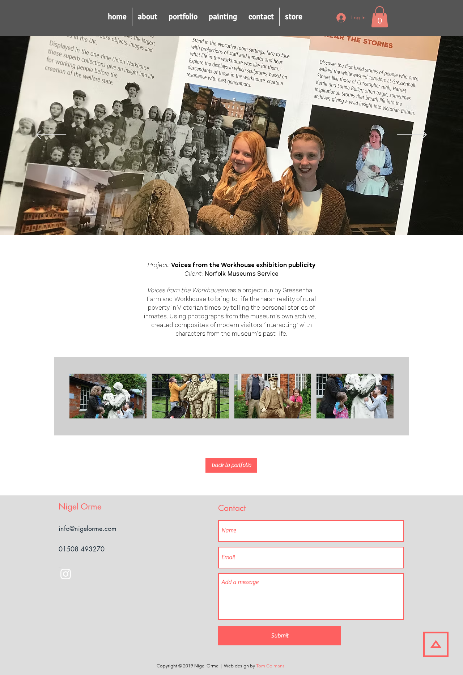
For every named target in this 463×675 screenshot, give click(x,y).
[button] (379, 16)
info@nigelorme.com (87, 528)
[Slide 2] (231, 216)
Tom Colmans (270, 665)
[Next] (412, 135)
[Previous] (51, 135)
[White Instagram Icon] (66, 574)
